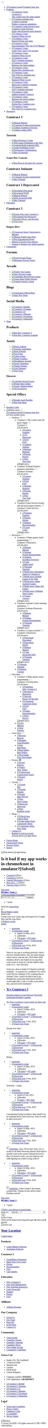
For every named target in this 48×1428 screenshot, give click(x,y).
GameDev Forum (13, 1340)
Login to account (26, 833)
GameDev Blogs (13, 1345)
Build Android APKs (30, 145)
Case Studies (11, 1272)
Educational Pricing (25, 239)
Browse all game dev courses (29, 163)
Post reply (5, 890)
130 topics (21, 938)
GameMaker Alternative (16, 1259)
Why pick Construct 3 (29, 214)
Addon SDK (26, 130)
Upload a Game (27, 281)
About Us (10, 1317)
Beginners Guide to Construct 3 (33, 573)
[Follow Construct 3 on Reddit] (21, 307)
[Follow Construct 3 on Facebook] (22, 316)
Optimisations (31, 150)
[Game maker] (22, 412)
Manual (23, 123)
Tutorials (21, 179)
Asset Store (17, 733)
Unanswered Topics (14, 843)
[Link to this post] (18, 945)
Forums (15, 760)
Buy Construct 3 (24, 333)
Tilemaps (22, 368)
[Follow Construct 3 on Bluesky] (21, 314)
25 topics (21, 1100)
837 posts (32, 938)
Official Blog (29, 293)
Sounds (27, 361)
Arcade (15, 782)
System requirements (31, 125)
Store (8, 321)
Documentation (12, 1267)
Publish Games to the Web (31, 577)
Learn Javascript (13, 1289)
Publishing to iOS (27, 148)
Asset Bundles (26, 400)
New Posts (23, 295)
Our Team (10, 1320)
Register (10, 407)
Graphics (23, 359)
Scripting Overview (29, 128)
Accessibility (11, 1414)
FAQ (20, 221)
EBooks (22, 351)
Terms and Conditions (15, 1406)
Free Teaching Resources (17, 1287)
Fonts (20, 354)
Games (22, 356)
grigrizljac (14, 1149)
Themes (23, 366)
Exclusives (22, 388)
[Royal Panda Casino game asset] (2, 909)
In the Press (11, 1325)
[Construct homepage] (22, 7)
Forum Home (25, 258)
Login (16, 407)
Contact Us (16, 831)
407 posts (31, 1100)
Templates (24, 363)
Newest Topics (28, 260)
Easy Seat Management (16, 1284)
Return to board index (21, 1210)
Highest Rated (26, 386)
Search (9, 848)
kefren (3, 924)
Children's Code (13, 1411)
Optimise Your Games (32, 592)
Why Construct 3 (13, 1282)
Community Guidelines (16, 1350)
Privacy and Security (30, 219)
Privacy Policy (12, 1409)
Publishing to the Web (33, 143)
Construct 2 (29, 630)
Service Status (12, 1416)
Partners (9, 1292)
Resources (10, 111)
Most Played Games (32, 277)
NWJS (26, 193)
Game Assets (11, 1338)
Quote (26, 948)
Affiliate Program (13, 1307)
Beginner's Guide (25, 140)
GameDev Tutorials (14, 1342)
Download (27, 191)
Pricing (9, 1264)
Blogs (14, 814)
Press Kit (10, 1322)
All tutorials (22, 152)
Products (10, 9)
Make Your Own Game (16, 1262)
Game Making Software (16, 1247)
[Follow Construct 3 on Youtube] (21, 309)
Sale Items (22, 402)
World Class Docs (28, 237)
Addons (22, 346)
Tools (20, 371)
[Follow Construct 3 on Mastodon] (22, 319)
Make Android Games (31, 582)
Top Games (25, 272)
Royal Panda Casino (9, 912)
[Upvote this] (20, 940)
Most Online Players (28, 279)
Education (10, 203)
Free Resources (29, 217)
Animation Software (14, 1249)
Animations (26, 349)
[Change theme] (24, 836)
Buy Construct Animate (27, 335)
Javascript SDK (25, 198)
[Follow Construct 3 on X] (19, 312)
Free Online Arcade (14, 1347)
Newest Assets (27, 381)
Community (11, 246)
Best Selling (25, 384)
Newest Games (24, 274)
